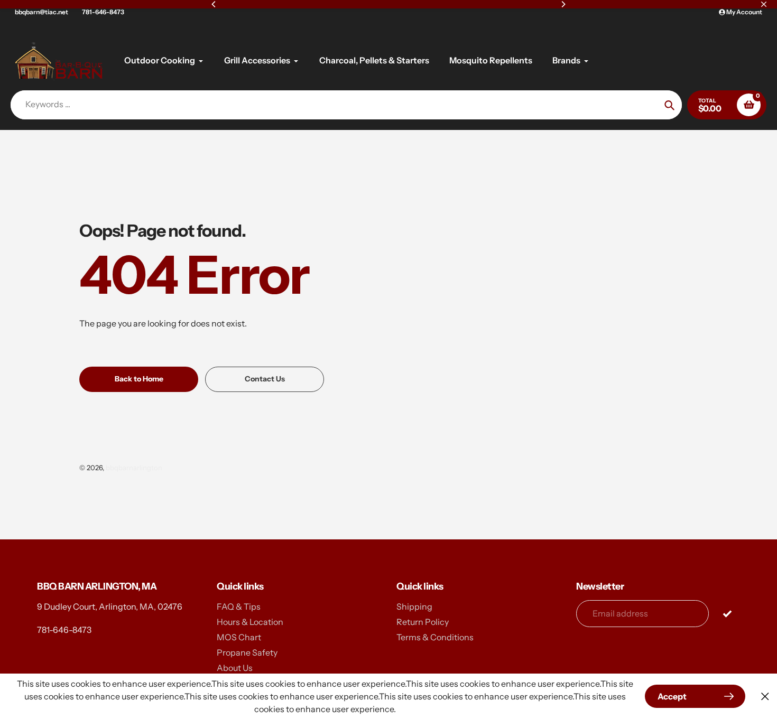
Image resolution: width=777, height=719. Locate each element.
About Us (235, 667)
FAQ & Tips (239, 606)
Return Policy (422, 622)
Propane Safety (247, 652)
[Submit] (727, 613)
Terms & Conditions (435, 637)
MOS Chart (239, 637)
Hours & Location (250, 622)
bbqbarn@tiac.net (41, 12)
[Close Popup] (765, 696)
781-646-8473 (103, 12)
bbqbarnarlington (134, 467)
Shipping (414, 606)
